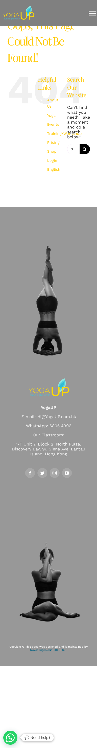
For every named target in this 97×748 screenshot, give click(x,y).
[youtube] (67, 473)
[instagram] (55, 473)
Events (53, 124)
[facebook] (30, 473)
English (53, 169)
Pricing (53, 142)
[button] (10, 738)
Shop (52, 151)
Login (52, 160)
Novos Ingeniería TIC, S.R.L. (48, 650)
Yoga (51, 115)
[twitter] (42, 473)
